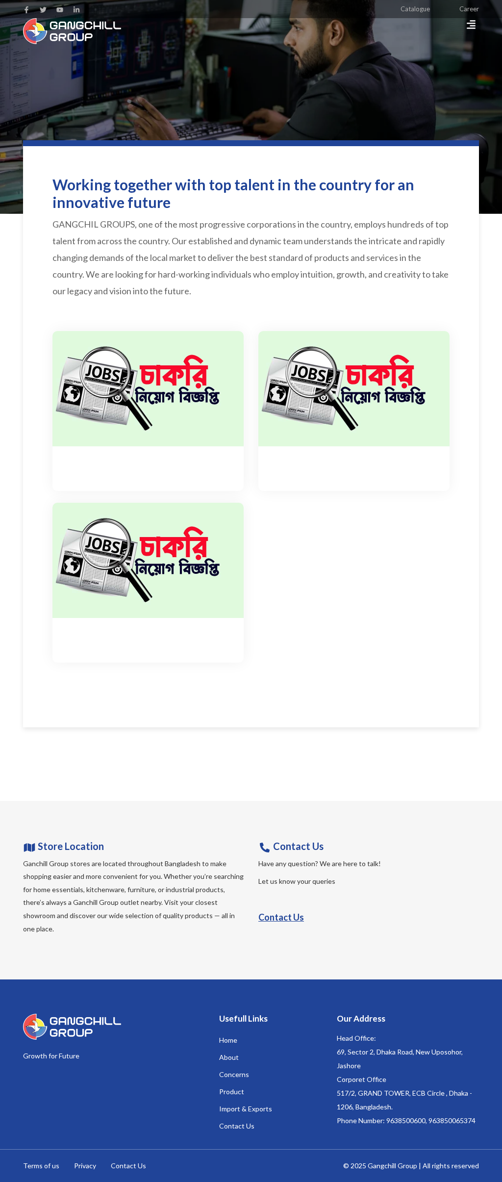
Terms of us (41, 1165)
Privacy (85, 1165)
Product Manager (95, 633)
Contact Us (281, 917)
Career (469, 9)
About (229, 1057)
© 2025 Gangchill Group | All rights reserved (411, 1165)
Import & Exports (245, 1109)
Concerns (234, 1074)
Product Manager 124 (309, 461)
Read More (78, 476)
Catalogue (415, 9)
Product (231, 1091)
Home (228, 1040)
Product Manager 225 (103, 461)
